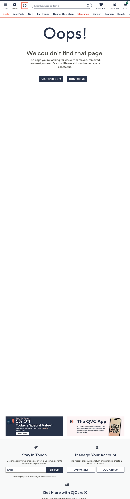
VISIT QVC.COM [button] (51, 78)
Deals (6, 13)
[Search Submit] (89, 6)
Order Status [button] (81, 469)
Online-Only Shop (63, 13)
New (30, 13)
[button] (5, 7)
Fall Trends (43, 13)
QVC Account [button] (110, 469)
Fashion (109, 13)
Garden (97, 13)
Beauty (121, 13)
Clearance (83, 13)
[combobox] (58, 6)
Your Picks (18, 13)
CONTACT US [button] (77, 78)
